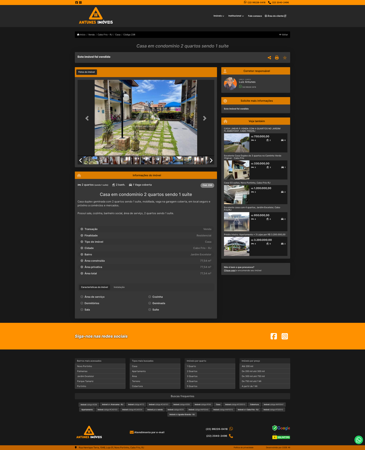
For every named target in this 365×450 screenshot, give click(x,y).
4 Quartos (192, 381)
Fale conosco (255, 16)
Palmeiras (82, 371)
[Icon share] (77, 2)
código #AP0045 (198, 410)
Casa (117, 34)
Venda (91, 34)
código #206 (182, 404)
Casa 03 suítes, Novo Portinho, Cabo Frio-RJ (247, 182)
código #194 (203, 404)
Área (134, 376)
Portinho (81, 386)
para (155, 410)
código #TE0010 (273, 410)
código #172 (136, 404)
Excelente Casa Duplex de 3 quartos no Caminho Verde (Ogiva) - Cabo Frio (252, 156)
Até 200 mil (247, 366)
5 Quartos (192, 386)
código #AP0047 (274, 404)
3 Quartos (192, 376)
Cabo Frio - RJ (105, 34)
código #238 (89, 405)
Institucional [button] (234, 15)
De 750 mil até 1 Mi (251, 381)
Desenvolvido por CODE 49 (278, 447)
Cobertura (137, 386)
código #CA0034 (132, 410)
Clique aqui (230, 270)
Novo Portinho (84, 366)
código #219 (176, 410)
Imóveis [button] (218, 15)
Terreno (136, 381)
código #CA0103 (107, 410)
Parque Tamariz (85, 381)
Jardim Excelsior (85, 376)
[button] (88, 118)
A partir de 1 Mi (249, 386)
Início (82, 34)
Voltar (284, 34)
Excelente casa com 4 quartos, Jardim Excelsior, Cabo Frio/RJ (252, 208)
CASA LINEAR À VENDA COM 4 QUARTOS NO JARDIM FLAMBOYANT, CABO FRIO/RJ (252, 129)
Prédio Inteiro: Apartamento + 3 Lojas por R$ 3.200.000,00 (254, 234)
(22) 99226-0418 (256, 2)
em (112, 404)
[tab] (86, 72)
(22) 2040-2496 (280, 2)
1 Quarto (191, 366)
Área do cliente (275, 16)
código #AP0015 (223, 410)
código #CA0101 (158, 404)
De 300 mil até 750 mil (253, 376)
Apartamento (139, 371)
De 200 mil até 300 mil (253, 371)
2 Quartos (192, 371)
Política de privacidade (244, 447)
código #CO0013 (235, 404)
